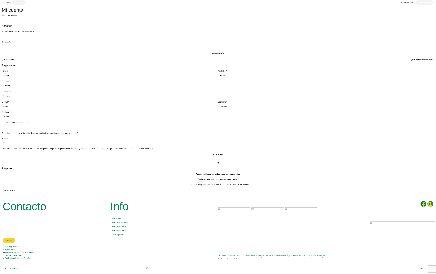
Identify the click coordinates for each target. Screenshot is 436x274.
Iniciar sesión (218, 53)
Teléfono (6, 112)
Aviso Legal (116, 218)
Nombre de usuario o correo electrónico (18, 31)
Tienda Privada (424, 2)
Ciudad (5, 102)
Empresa (6, 81)
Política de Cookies (119, 226)
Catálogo (19, 2)
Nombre (5, 71)
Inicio (4, 16)
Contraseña (7, 42)
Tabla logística (117, 235)
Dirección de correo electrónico (15, 122)
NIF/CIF (5, 138)
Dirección (6, 92)
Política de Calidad (119, 231)
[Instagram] (430, 204)
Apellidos (222, 71)
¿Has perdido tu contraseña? (422, 60)
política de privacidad (144, 149)
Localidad (222, 102)
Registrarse (218, 155)
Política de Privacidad (120, 222)
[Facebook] (423, 204)
